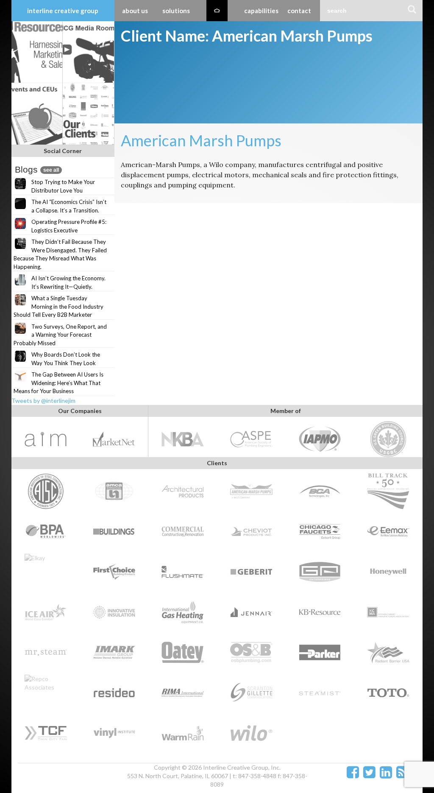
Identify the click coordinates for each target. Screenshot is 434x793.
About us (135, 10)
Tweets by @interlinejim (43, 400)
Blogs (37, 169)
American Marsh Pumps (201, 140)
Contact (299, 10)
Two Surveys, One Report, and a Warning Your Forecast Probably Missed (60, 334)
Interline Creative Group (62, 10)
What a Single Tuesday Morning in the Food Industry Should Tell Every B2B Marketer (58, 306)
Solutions (176, 10)
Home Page (217, 10)
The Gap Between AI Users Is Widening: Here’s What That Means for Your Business (58, 382)
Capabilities (261, 10)
